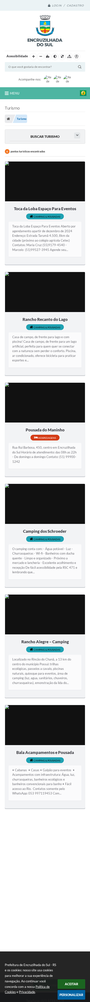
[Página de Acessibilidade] (76, 56)
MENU (14, 93)
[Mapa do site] (69, 56)
